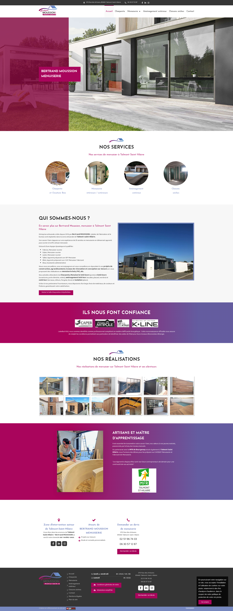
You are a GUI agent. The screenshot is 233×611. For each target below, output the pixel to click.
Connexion (190, 608)
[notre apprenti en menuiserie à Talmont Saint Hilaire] (80, 461)
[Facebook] (142, 3)
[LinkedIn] (145, 3)
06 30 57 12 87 (128, 545)
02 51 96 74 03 (128, 539)
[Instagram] (148, 3)
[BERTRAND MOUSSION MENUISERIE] (48, 15)
